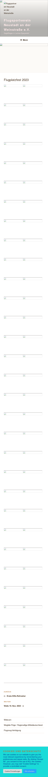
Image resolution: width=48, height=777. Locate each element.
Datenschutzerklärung (13, 752)
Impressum (27, 752)
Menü (25, 40)
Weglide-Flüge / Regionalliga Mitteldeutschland (23, 725)
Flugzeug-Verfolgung (12, 730)
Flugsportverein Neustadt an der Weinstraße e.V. (17, 25)
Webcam (7, 719)
